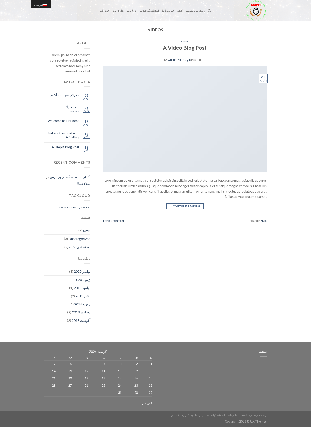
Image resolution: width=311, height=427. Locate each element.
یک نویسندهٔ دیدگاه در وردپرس (70, 177)
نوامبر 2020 (82, 271)
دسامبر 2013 (81, 312)
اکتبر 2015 (83, 296)
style (79, 207)
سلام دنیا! (72, 107)
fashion (72, 207)
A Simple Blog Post (65, 147)
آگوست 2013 (81, 320)
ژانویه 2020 (82, 280)
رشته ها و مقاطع (195, 10)
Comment (73, 111)
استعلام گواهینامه (149, 10)
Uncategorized (79, 239)
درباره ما (131, 10)
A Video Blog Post (185, 47)
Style (185, 41)
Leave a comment (113, 220)
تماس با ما (168, 10)
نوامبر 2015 (82, 288)
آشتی (180, 10)
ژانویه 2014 (82, 304)
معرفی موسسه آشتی (64, 95)
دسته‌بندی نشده (79, 247)
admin (172, 60)
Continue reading (185, 206)
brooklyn (63, 207)
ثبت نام (104, 10)
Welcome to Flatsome (63, 121)
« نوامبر (147, 403)
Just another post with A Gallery (63, 135)
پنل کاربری (118, 10)
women (86, 207)
